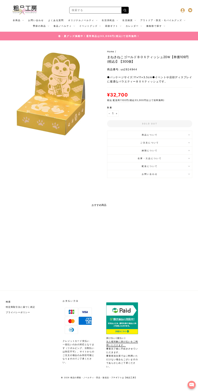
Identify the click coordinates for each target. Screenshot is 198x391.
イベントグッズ (89, 26)
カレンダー (133, 26)
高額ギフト (112, 26)
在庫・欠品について (150, 158)
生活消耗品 (109, 20)
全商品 (17, 20)
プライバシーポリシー (18, 312)
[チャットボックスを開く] (192, 385)
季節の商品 (40, 26)
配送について (150, 166)
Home (110, 51)
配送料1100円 (120, 100)
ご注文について (149, 142)
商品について (150, 135)
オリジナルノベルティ (81, 20)
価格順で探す (154, 26)
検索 (8, 301)
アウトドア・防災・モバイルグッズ (161, 20)
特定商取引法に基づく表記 (20, 307)
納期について (150, 150)
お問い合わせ (36, 20)
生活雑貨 (128, 20)
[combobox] (99, 10)
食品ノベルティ (63, 26)
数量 (109, 107)
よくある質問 (56, 20)
